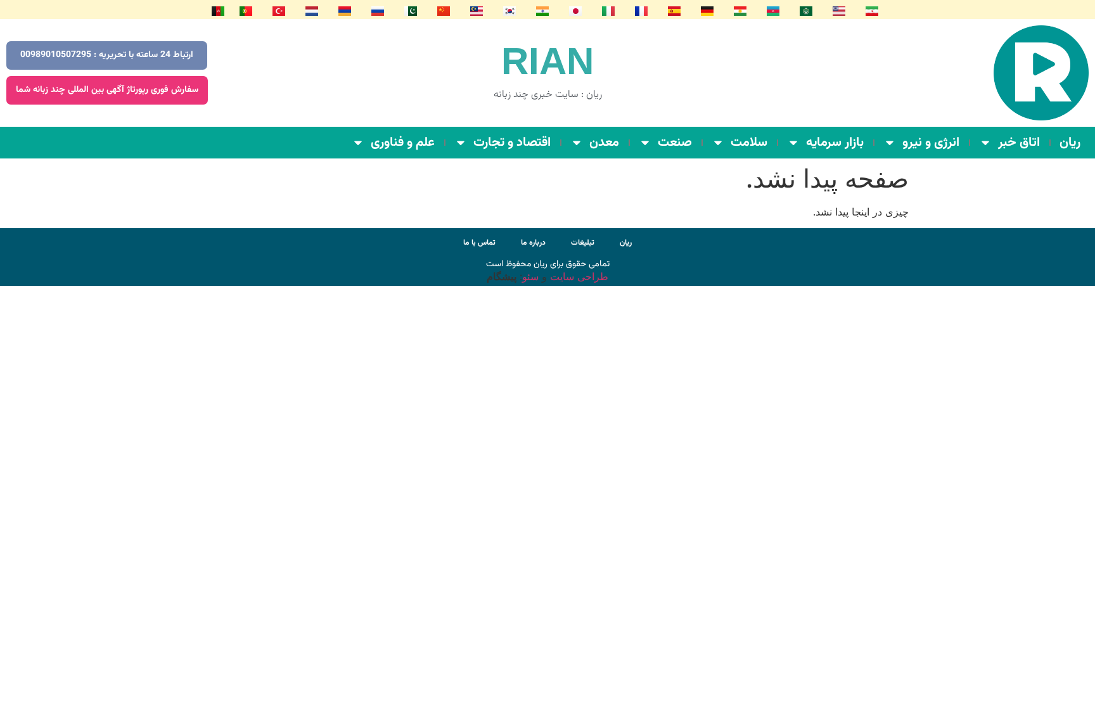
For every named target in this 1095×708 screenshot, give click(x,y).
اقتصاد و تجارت (512, 142)
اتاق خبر (1019, 142)
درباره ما (533, 242)
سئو (530, 276)
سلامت (749, 142)
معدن (604, 142)
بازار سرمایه (835, 142)
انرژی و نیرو (930, 142)
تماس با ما (479, 242)
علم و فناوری (403, 142)
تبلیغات (582, 242)
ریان (1070, 142)
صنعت (675, 142)
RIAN (547, 61)
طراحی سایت (577, 276)
